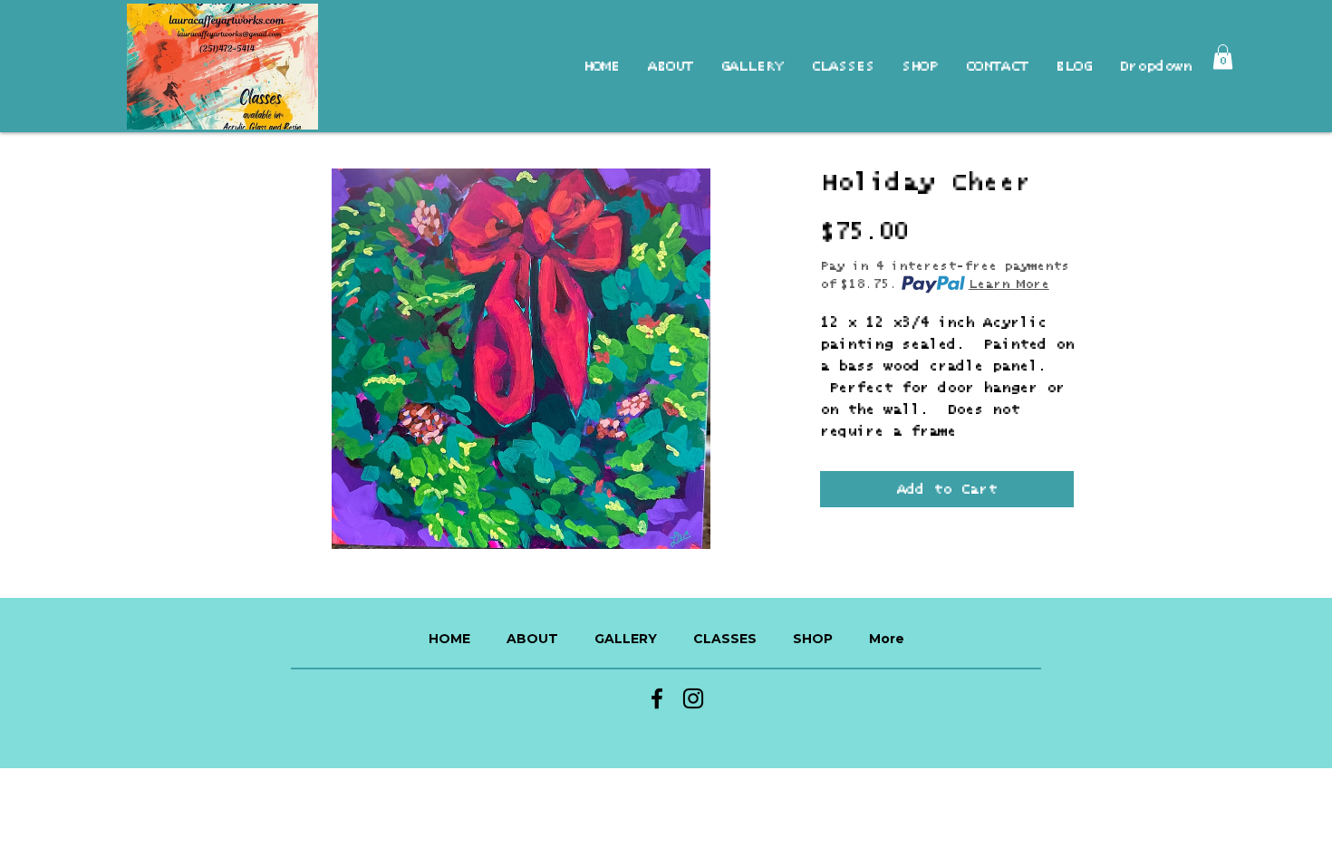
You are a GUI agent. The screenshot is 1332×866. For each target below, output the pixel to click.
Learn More (1009, 284)
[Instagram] (693, 698)
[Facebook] (657, 698)
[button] (1222, 56)
